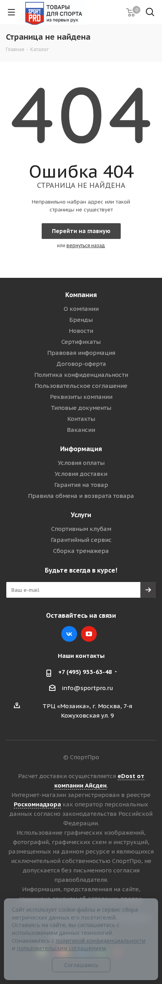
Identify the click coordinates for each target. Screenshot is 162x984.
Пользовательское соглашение (81, 385)
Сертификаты (81, 341)
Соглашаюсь (81, 965)
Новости (81, 330)
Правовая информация (81, 352)
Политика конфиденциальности (81, 374)
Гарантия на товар (81, 484)
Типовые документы (81, 407)
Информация (81, 449)
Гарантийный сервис (81, 539)
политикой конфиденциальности (100, 940)
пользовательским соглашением (61, 948)
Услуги (81, 515)
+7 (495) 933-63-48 (85, 672)
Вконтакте (69, 634)
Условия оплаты (81, 462)
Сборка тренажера (81, 550)
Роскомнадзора (37, 804)
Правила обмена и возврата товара (81, 495)
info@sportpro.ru (87, 688)
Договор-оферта (81, 363)
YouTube (89, 634)
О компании (81, 308)
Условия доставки (81, 473)
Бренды (81, 319)
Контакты (81, 418)
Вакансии (81, 429)
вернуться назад (85, 245)
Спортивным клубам (81, 528)
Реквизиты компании (81, 396)
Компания (81, 295)
